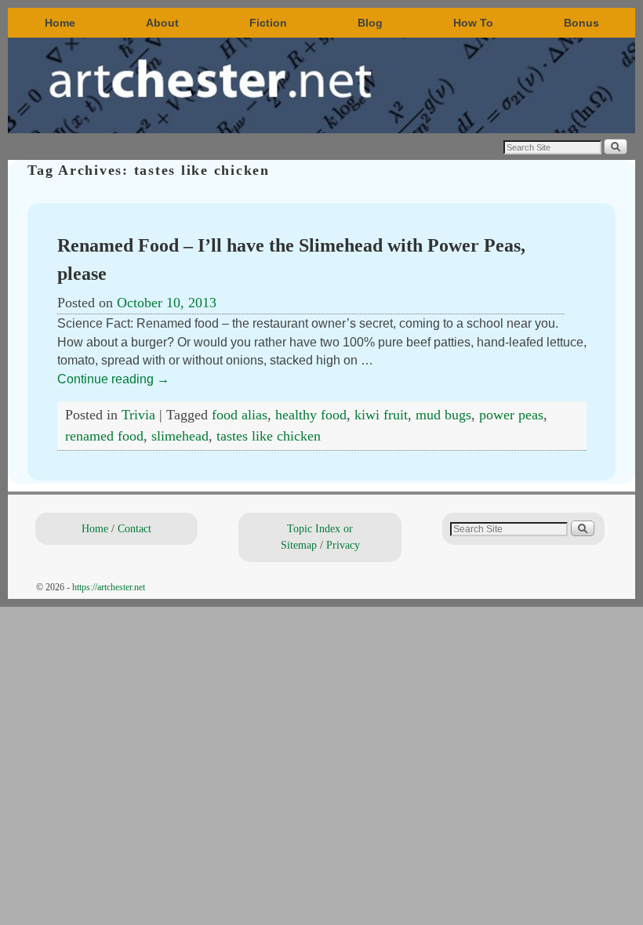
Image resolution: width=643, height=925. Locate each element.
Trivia (138, 415)
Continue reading (113, 379)
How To (473, 22)
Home (60, 22)
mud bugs (443, 415)
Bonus (581, 22)
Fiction (268, 22)
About (162, 22)
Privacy (343, 545)
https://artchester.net (108, 587)
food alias (239, 415)
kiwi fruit (381, 415)
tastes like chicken (268, 436)
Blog (370, 22)
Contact (134, 528)
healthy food (311, 415)
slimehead (180, 436)
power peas (511, 415)
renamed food (104, 436)
